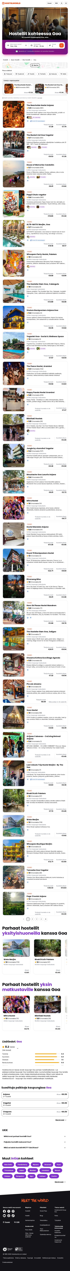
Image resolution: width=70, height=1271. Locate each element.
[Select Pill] (61, 3)
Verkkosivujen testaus (49, 1258)
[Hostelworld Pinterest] (8, 1215)
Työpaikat (58, 1220)
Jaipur (21, 1170)
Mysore (36, 1164)
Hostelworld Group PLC (60, 1211)
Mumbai (33, 1170)
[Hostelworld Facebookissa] (4, 1211)
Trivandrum (8, 1170)
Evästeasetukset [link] (8, 1262)
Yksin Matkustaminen (44, 1229)
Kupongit (30, 1258)
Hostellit (27, 1211)
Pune (59, 1164)
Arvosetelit (37, 1258)
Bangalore (20, 1176)
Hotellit (27, 1215)
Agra (31, 1176)
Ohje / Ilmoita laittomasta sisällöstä (29, 1235)
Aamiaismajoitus (30, 1220)
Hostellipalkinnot (45, 1225)
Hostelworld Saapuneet (58, 1241)
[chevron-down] (17, 1048)
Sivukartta (60, 1258)
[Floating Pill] (24, 919)
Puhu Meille (28, 1230)
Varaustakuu (43, 1220)
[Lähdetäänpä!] (61, 45)
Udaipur (7, 1176)
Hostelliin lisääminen (58, 1231)
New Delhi (8, 1164)
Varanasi (47, 1164)
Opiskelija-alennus (45, 1234)
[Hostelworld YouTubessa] (4, 1215)
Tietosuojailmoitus (8, 1258)
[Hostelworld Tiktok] (13, 1215)
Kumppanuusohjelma (60, 1236)
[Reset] (26, 45)
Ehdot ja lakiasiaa (20, 1258)
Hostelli (29, 102)
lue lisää (39, 98)
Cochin (54, 1176)
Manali (57, 1170)
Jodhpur (42, 1176)
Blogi (41, 1215)
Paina (56, 1215)
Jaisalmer (45, 1170)
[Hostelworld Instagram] (13, 1211)
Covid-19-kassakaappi (38, 121)
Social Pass (43, 1211)
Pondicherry (22, 1164)
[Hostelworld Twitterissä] (8, 1211)
